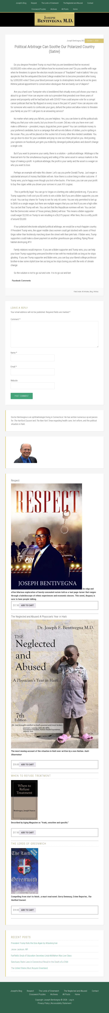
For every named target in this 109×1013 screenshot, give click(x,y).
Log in (71, 1000)
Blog (91, 292)
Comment (15, 319)
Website (14, 380)
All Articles (85, 292)
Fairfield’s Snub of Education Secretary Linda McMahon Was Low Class (41, 955)
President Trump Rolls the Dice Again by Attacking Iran (34, 943)
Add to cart (27, 605)
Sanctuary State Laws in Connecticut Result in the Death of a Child (39, 962)
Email (14, 366)
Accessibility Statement (61, 1003)
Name (14, 352)
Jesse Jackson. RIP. (19, 949)
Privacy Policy (44, 1003)
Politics (96, 292)
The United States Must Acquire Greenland (29, 968)
